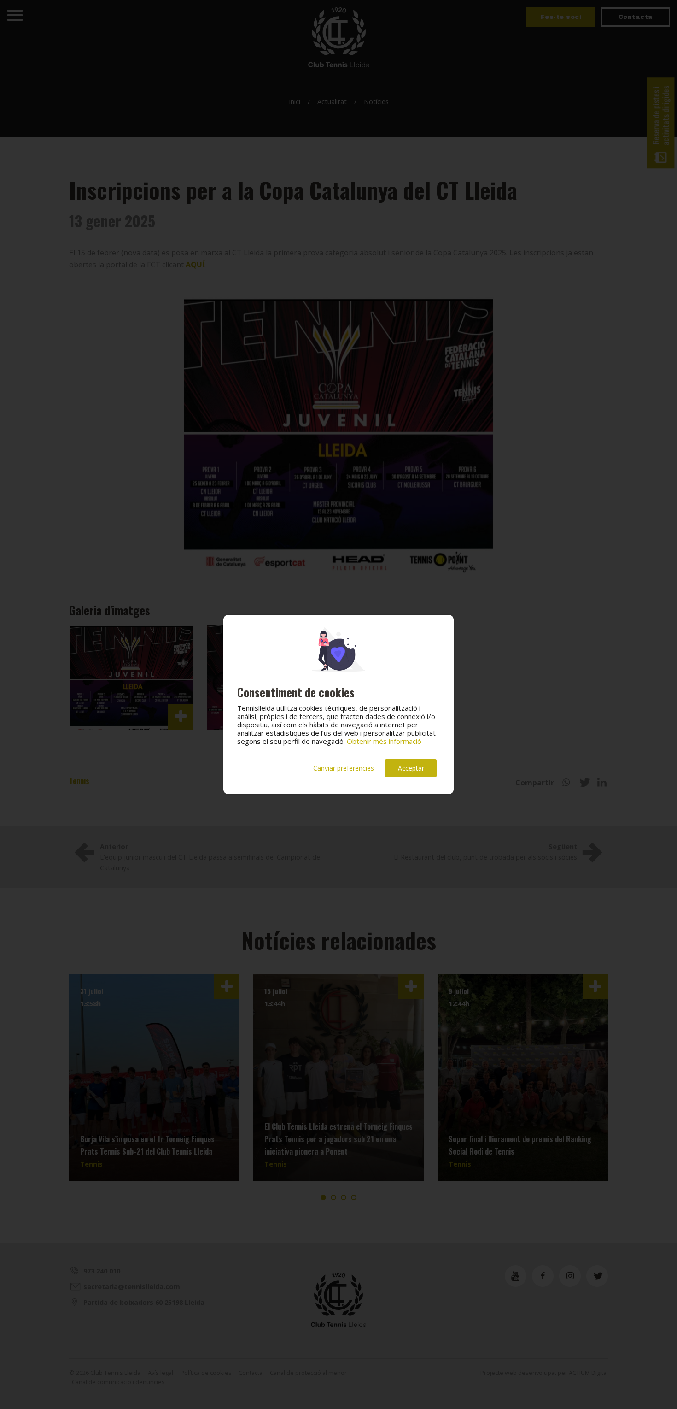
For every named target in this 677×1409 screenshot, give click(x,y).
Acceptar (411, 768)
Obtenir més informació (384, 741)
